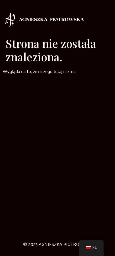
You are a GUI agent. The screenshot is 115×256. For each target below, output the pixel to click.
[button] (105, 17)
